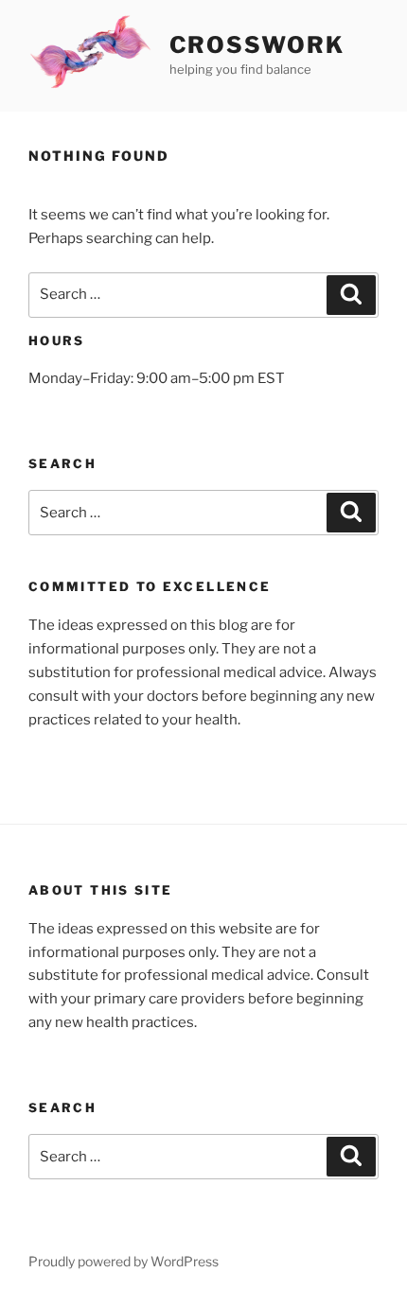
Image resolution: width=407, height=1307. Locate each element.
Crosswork (257, 45)
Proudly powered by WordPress (123, 1261)
